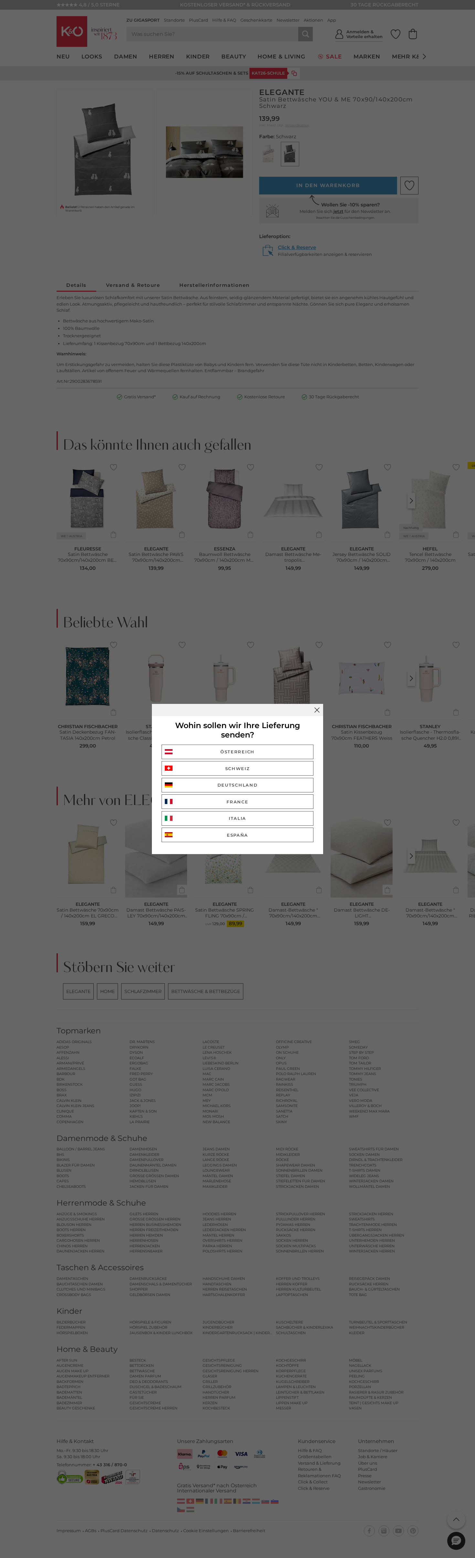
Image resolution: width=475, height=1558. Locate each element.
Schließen (317, 710)
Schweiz (237, 768)
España (237, 835)
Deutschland (237, 785)
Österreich (237, 751)
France (237, 801)
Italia (237, 818)
